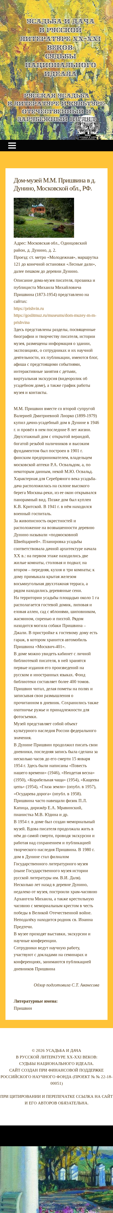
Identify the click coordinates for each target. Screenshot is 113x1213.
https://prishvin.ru (29, 308)
